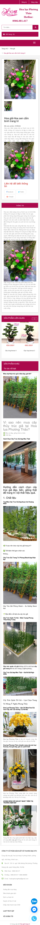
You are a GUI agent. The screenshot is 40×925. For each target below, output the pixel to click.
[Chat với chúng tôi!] (34, 909)
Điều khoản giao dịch (9, 893)
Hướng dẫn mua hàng (9, 889)
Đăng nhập (34, 2)
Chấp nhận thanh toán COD (11, 905)
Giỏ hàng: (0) (10, 34)
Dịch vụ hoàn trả (8, 897)
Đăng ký (24, 2)
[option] (8, 106)
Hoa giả (12, 49)
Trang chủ (5, 49)
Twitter (22, 192)
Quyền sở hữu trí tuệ (9, 901)
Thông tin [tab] (20, 206)
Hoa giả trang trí (25, 924)
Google (11, 196)
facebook (10, 192)
